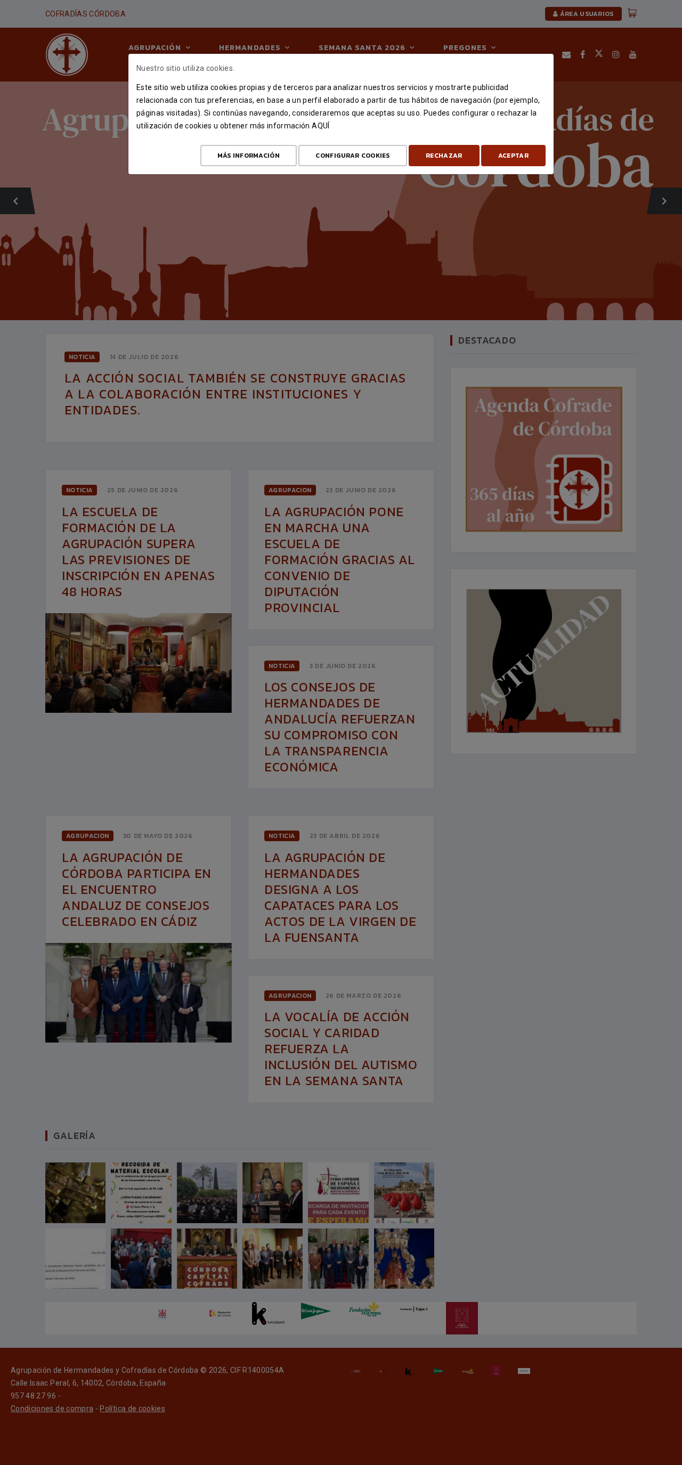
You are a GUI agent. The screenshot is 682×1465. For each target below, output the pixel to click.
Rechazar (444, 155)
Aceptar (513, 155)
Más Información (248, 155)
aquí (320, 125)
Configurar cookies (352, 155)
